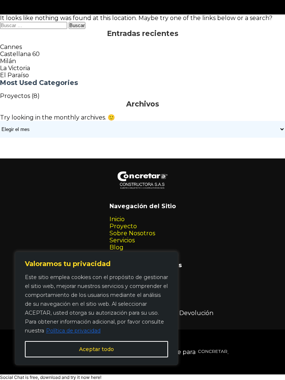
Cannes (11, 46)
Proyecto (123, 226)
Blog (116, 247)
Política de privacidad (73, 330)
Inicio (117, 219)
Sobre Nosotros (132, 233)
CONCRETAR (211, 351)
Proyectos (15, 95)
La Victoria (15, 68)
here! (96, 377)
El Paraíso (14, 75)
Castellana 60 (20, 54)
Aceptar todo (96, 349)
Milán (8, 61)
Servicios (122, 240)
